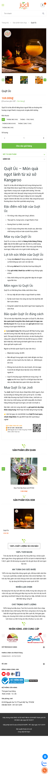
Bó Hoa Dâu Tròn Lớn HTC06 (24, 479)
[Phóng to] (41, 69)
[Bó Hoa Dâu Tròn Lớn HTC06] (24, 467)
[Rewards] (45, 756)
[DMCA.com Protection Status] (31, 681)
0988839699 (6, 656)
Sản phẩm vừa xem (24, 500)
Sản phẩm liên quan (24, 450)
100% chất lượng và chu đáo (24, 546)
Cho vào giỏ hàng (24, 146)
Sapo (28, 732)
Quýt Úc (6, 530)
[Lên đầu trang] (24, 773)
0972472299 (16, 656)
